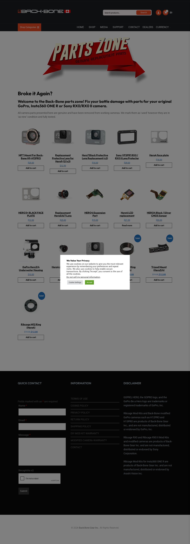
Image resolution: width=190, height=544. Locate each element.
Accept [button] (89, 282)
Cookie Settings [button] (75, 282)
